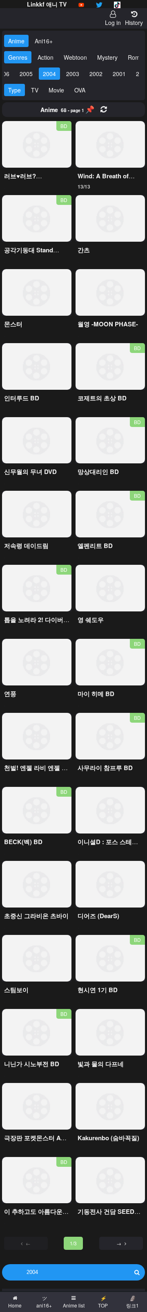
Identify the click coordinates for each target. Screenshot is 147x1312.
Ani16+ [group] (44, 41)
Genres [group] (17, 57)
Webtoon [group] (75, 57)
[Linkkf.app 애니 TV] (81, 4)
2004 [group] (49, 74)
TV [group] (34, 90)
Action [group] (45, 57)
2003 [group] (72, 74)
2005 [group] (26, 74)
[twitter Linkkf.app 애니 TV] (99, 4)
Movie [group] (56, 90)
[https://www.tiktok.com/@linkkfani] (117, 4)
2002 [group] (95, 74)
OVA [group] (79, 90)
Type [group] (14, 90)
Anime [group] (16, 41)
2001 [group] (119, 74)
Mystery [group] (107, 57)
